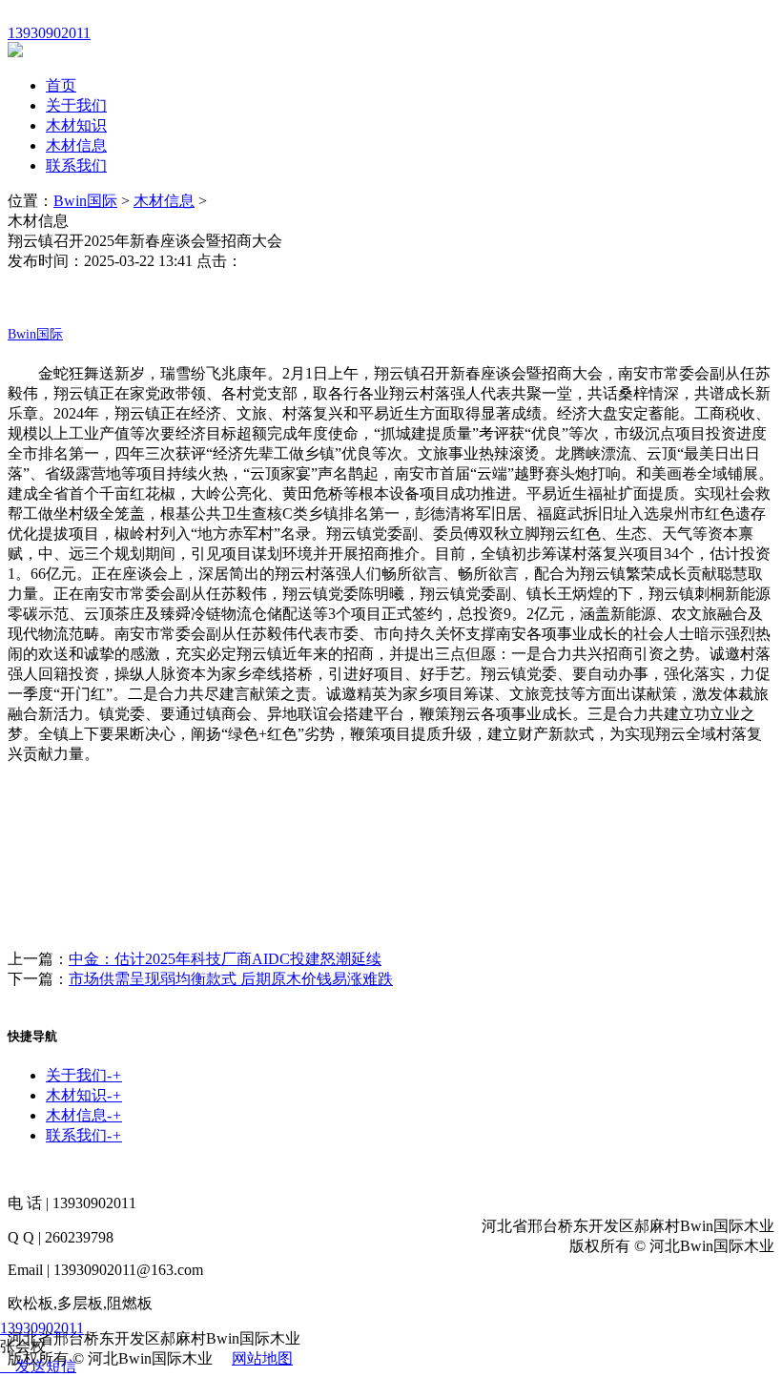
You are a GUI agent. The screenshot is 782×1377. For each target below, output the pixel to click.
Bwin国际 (85, 201)
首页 (61, 85)
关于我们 (76, 105)
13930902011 (42, 1328)
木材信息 (76, 145)
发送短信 (45, 1366)
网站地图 (262, 1358)
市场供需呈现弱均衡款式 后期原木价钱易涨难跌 (231, 979)
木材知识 (76, 125)
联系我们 (76, 165)
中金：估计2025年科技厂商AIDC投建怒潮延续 (225, 959)
